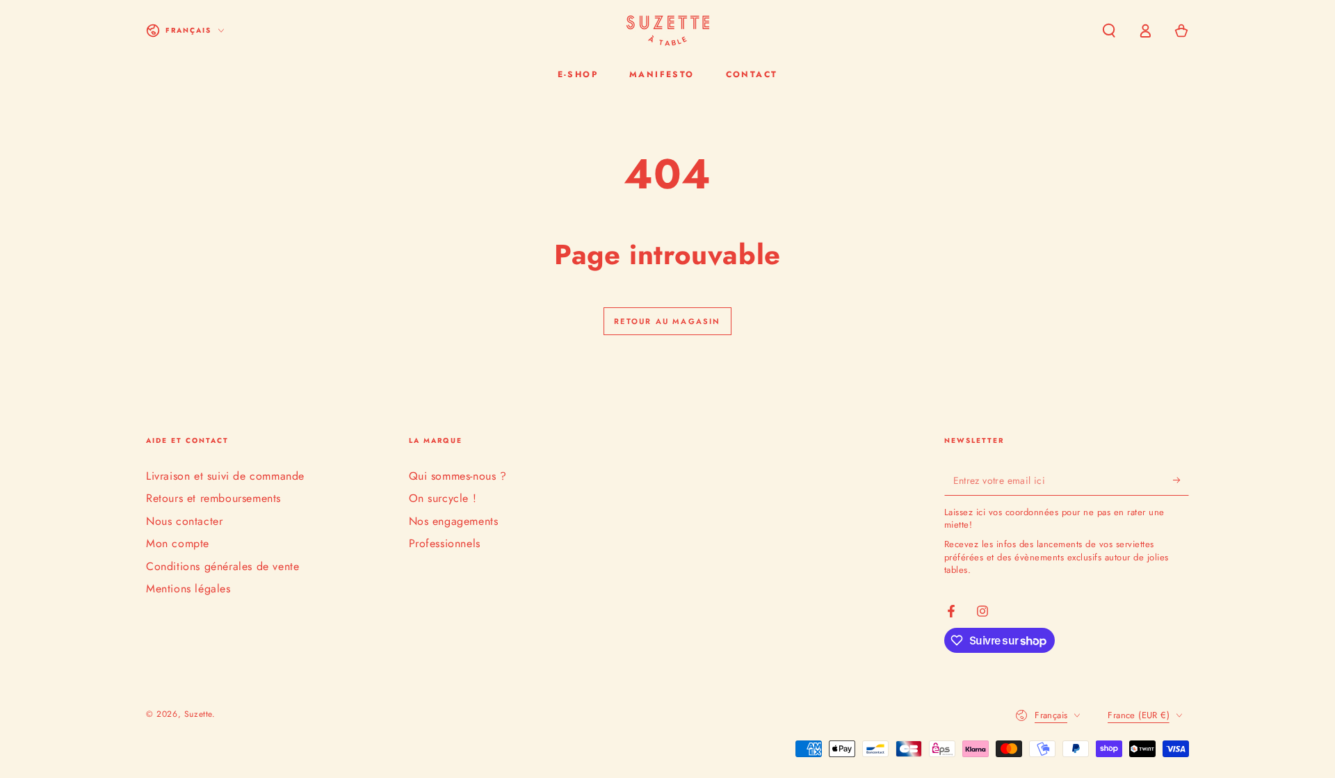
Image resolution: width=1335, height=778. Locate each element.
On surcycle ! (443, 498)
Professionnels (444, 543)
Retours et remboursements (213, 498)
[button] (1109, 30)
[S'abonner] (1181, 479)
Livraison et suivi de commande (225, 476)
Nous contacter (184, 521)
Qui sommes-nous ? (458, 476)
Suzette (198, 714)
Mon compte (177, 543)
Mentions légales (188, 589)
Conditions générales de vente (222, 566)
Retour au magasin (667, 321)
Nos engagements (454, 521)
